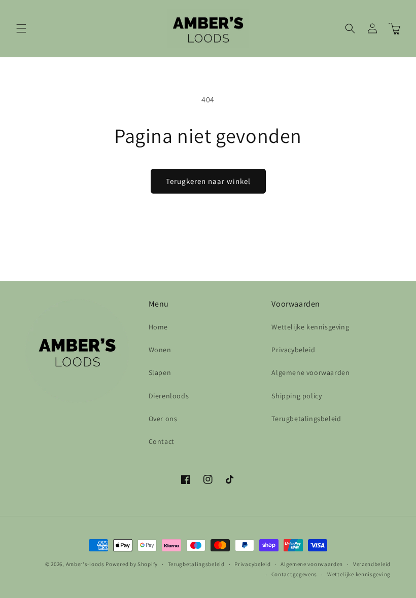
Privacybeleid (293, 349)
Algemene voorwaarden (310, 372)
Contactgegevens (294, 574)
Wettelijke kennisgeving (310, 326)
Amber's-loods (85, 564)
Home (158, 326)
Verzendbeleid (372, 564)
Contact (162, 441)
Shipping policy (296, 395)
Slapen (160, 372)
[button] (21, 28)
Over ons (163, 418)
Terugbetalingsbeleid (306, 418)
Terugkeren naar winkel (208, 181)
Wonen (160, 349)
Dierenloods (169, 395)
